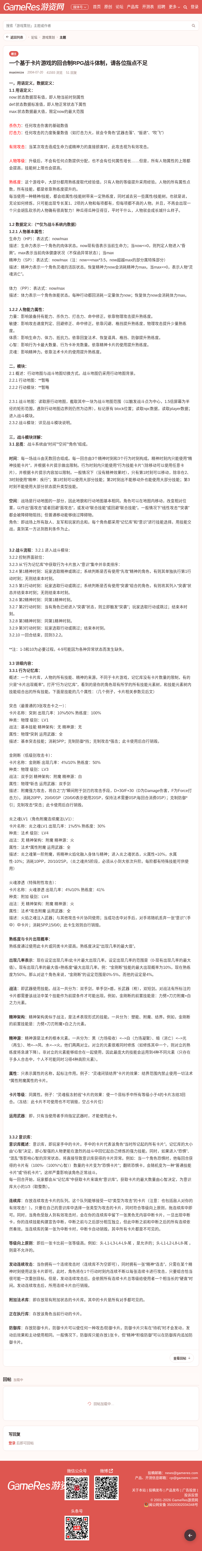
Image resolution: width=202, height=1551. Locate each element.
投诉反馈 (191, 1495)
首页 (97, 7)
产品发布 (172, 1490)
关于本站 (139, 1490)
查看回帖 (179, 1358)
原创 (108, 7)
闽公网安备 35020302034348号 (173, 1505)
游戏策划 (48, 37)
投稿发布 (156, 1490)
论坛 (119, 7)
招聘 (161, 7)
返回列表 (16, 37)
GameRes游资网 (185, 1500)
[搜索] (185, 7)
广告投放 (189, 1490)
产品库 (133, 7)
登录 (195, 7)
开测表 (148, 7)
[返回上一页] (190, 1535)
